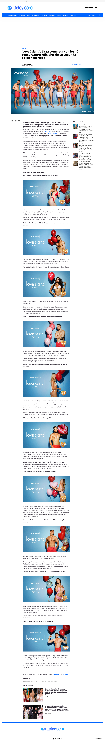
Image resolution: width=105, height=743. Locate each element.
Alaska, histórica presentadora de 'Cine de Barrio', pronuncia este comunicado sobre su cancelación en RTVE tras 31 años (86, 128)
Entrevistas (73, 15)
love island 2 (51, 681)
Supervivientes (35, 15)
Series (28, 15)
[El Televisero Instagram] (57, 739)
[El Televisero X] (55, 739)
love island (44, 681)
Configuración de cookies (22, 739)
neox (56, 681)
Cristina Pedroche (52, 134)
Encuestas (65, 15)
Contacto (45, 739)
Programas (52, 15)
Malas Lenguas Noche (39, 1)
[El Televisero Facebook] (53, 739)
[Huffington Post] (91, 8)
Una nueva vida (48, 1)
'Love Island (47, 131)
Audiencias (44, 15)
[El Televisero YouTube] (59, 739)
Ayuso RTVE (31, 1)
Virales (59, 15)
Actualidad (22, 15)
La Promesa (18, 1)
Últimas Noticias (12, 15)
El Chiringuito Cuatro (73, 1)
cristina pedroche (37, 681)
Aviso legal (5, 739)
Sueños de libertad (64, 1)
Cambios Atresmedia (82, 1)
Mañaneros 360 (100, 1)
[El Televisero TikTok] (61, 739)
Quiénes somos (39, 739)
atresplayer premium (27, 681)
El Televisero (27, 64)
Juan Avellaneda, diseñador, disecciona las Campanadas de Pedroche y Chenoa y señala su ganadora (56, 691)
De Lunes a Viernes (92, 1)
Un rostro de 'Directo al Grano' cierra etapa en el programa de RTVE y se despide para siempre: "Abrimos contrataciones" (85, 156)
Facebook (56, 674)
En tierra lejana (55, 1)
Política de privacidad (12, 739)
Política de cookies (32, 739)
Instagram (65, 674)
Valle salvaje (24, 1)
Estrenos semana (11, 1)
